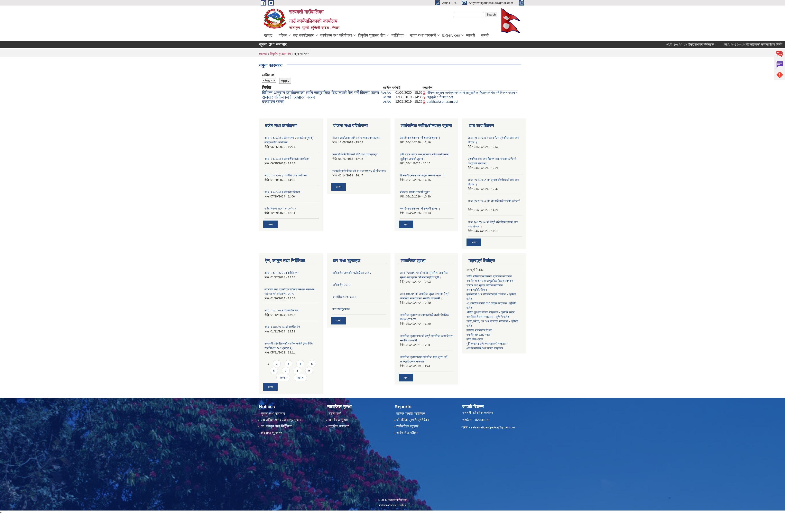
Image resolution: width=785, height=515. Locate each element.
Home (263, 53)
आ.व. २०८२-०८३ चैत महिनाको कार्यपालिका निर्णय (735, 44)
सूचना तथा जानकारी (423, 35)
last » (300, 377)
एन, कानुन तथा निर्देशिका (276, 426)
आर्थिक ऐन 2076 (341, 284)
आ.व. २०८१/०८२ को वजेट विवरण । (284, 192)
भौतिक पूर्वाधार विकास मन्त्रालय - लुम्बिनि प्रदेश (491, 312)
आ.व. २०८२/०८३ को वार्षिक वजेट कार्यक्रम (287, 159)
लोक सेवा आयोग (475, 339)
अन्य (270, 224)
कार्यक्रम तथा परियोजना (336, 35)
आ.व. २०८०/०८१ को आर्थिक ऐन (281, 310)
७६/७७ (387, 92)
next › (283, 377)
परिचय (283, 35)
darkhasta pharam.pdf (442, 101)
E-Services (451, 35)
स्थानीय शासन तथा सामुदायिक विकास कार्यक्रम (490, 280)
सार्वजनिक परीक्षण (407, 433)
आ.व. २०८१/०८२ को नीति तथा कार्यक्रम (286, 175)
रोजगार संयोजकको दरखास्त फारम (288, 97)
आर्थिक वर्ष (268, 75)
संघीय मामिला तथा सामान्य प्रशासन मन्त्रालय (489, 276)
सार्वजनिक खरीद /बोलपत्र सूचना (281, 420)
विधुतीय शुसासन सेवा (371, 35)
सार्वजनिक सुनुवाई (407, 426)
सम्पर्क (485, 35)
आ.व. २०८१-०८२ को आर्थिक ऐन (281, 272)
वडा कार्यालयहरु (303, 35)
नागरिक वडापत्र (339, 426)
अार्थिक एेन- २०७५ (344, 297)
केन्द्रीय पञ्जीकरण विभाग (479, 330)
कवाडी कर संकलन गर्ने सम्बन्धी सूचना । (420, 137)
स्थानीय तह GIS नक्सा (478, 334)
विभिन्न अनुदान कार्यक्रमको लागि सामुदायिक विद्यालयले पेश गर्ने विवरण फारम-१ (322, 92)
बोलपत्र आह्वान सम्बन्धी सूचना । (416, 192)
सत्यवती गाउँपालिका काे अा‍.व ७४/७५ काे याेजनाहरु (359, 171)
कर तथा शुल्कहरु (341, 309)
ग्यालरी (470, 35)
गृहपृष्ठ (268, 35)
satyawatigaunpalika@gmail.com (493, 427)
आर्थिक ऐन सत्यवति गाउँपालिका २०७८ (351, 272)
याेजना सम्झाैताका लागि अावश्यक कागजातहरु (356, 137)
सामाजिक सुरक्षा (338, 420)
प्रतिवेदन (397, 35)
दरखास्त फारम (273, 101)
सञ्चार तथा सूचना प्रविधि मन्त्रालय (485, 285)
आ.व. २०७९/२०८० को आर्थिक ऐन (282, 327)
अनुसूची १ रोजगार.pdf (440, 97)
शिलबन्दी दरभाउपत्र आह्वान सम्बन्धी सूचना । (422, 175)
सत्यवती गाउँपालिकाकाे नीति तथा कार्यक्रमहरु (355, 154)
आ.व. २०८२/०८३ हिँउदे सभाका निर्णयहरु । (674, 44)
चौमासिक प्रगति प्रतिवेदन (412, 420)
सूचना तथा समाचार (273, 414)
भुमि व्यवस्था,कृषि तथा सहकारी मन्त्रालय (487, 343)
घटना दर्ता (335, 414)
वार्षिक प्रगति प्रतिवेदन (410, 414)
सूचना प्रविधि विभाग (477, 289)
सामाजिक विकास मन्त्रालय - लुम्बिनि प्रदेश (488, 316)
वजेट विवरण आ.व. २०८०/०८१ (280, 208)
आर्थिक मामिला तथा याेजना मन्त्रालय (485, 348)
